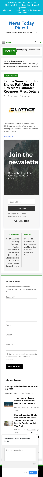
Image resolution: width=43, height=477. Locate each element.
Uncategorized (10, 76)
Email (9, 335)
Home (30, 2)
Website (9, 344)
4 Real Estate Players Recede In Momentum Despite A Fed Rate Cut (25, 401)
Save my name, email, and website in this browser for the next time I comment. (21, 357)
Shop (24, 5)
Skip (25, 472)
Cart (28, 5)
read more (8, 136)
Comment (10, 297)
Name (9, 325)
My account (22, 8)
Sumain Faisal (12, 393)
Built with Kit (21, 221)
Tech (24, 2)
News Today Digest (21, 25)
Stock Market (10, 5)
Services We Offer (14, 2)
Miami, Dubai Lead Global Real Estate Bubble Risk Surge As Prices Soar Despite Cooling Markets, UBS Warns (26, 420)
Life (34, 2)
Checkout (35, 5)
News (18, 5)
